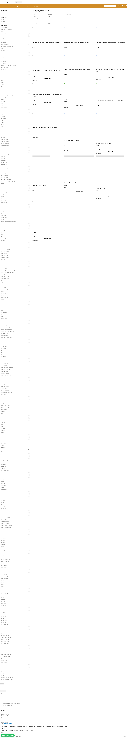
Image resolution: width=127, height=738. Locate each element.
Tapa (1, 86)
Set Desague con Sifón (5, 635)
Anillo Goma (3, 190)
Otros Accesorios (4, 633)
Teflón (2, 512)
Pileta (2, 105)
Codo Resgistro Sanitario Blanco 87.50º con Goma (10, 550)
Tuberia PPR (3, 451)
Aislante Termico (4, 27)
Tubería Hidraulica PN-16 (5, 249)
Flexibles (2, 124)
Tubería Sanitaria (4, 565)
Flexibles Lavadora (4, 620)
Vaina (2, 133)
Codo (2, 78)
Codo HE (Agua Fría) (4, 293)
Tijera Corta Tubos (4, 280)
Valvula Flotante (3, 443)
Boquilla (2, 445)
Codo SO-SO (3, 481)
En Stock (3, 21)
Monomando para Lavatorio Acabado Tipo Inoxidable (76, 42)
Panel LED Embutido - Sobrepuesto (7, 57)
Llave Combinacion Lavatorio (6, 654)
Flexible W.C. (3, 384)
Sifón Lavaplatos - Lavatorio (6, 637)
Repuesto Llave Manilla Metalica (6, 337)
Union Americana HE (4, 371)
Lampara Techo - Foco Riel (5, 52)
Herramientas (3, 447)
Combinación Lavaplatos (5, 139)
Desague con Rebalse (5, 523)
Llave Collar (3, 156)
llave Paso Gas (3, 498)
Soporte (2, 84)
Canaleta (2, 76)
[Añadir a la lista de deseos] (39, 40)
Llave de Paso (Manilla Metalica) (6, 327)
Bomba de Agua (3, 424)
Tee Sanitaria (3, 563)
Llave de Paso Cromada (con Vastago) (7, 331)
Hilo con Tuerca (3, 493)
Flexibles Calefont (4, 616)
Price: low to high (35, 21)
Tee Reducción (3, 238)
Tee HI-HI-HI (3, 236)
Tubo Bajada (3, 88)
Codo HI (2, 295)
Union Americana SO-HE (5, 517)
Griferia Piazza (3, 128)
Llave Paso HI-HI (4, 164)
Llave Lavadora (3, 160)
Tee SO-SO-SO (3, 510)
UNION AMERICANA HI (5, 373)
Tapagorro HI (3, 502)
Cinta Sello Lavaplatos (5, 521)
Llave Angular (3, 152)
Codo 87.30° (3, 101)
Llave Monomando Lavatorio (6, 656)
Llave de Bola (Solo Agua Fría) (6, 325)
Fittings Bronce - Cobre (5, 407)
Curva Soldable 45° (4, 215)
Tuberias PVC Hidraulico (5, 71)
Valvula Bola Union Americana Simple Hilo (8, 270)
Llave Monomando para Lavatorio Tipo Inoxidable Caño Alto (46, 42)
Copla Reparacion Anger (5, 209)
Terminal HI (3, 242)
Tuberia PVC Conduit (4, 67)
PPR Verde (3, 675)
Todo (49, 16)
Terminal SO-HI (3, 515)
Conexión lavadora (4, 612)
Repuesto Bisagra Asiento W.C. (6, 392)
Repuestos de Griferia (4, 662)
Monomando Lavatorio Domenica (72, 182)
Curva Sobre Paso (4, 318)
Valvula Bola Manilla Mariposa (6, 171)
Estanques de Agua (4, 40)
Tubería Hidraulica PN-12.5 (5, 247)
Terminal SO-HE (3, 605)
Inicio (33, 10)
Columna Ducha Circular (5, 405)
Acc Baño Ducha (4, 116)
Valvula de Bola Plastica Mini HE (6, 375)
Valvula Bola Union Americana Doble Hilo (8, 266)
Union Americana (4, 253)
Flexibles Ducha (3, 618)
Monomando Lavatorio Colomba (72, 140)
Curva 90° (2, 316)
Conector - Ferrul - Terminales (6, 36)
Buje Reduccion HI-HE (5, 194)
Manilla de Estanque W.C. (5, 390)
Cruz (1, 314)
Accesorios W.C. (4, 118)
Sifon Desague (3, 131)
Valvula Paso (3, 274)
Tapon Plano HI (3, 348)
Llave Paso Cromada (4, 162)
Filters (33, 13)
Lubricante (2, 553)
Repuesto (2, 658)
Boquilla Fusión (3, 453)
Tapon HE (2, 504)
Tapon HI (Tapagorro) (4, 230)
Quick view (36, 40)
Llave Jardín (3, 158)
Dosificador (3, 432)
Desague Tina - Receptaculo (6, 527)
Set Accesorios (3, 466)
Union (2, 90)
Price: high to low (35, 23)
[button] (47, 51)
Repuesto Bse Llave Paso (5, 335)
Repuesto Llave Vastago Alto (6, 339)
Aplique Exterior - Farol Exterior (6, 29)
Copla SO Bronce (4, 489)
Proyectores (3, 59)
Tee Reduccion (3, 538)
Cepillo (2, 426)
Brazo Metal (3, 403)
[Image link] (8, 697)
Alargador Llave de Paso (5, 276)
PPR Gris (2, 673)
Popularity (34, 16)
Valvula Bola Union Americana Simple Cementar (9, 268)
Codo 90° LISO (3, 200)
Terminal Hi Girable (4, 365)
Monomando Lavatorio (5, 145)
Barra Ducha (3, 401)
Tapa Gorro (3, 500)
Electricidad (3, 38)
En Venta (3, 19)
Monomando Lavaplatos (5, 143)
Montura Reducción (4, 333)
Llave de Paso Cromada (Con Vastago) (8, 572)
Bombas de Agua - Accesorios (6, 33)
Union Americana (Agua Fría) (6, 369)
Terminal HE (3, 240)
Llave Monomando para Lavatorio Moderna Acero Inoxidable (110, 42)
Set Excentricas (3, 664)
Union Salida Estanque (5, 257)
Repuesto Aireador (4, 660)
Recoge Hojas (3, 441)
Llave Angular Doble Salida (5, 154)
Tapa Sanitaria (3, 109)
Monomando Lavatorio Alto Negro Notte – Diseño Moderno (110, 69)
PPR (1, 449)
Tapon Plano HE (4, 346)
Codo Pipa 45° (3, 301)
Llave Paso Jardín (4, 166)
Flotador (2, 434)
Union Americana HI (4, 255)
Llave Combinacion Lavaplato (6, 652)
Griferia (2, 126)
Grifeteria (2, 48)
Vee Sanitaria (3, 114)
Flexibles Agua (3, 614)
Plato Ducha (3, 411)
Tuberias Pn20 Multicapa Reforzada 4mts (8, 679)
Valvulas (2, 135)
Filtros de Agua (3, 42)
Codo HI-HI (3, 586)
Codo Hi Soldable (4, 202)
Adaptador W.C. (3, 183)
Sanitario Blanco (4, 420)
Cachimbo (2, 472)
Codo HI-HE (3, 479)
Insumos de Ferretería (4, 50)
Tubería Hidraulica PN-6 (5, 251)
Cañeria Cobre (3, 474)
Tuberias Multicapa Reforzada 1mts (7, 677)
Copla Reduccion (4, 312)
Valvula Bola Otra (4, 173)
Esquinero (2, 82)
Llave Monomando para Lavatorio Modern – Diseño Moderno (46, 70)
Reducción (3, 534)
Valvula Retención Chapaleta (6, 179)
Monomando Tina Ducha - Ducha (6, 147)
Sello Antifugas (3, 394)
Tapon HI (2, 344)
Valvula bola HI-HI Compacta (6, 261)
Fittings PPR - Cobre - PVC (5, 44)
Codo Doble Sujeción (4, 287)
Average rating (35, 18)
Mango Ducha (3, 464)
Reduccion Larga (4, 225)
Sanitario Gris (3, 422)
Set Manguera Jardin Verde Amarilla (7, 95)
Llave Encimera (3, 496)
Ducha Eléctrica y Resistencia (6, 460)
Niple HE (2, 223)
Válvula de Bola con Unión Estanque (7, 272)
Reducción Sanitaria (4, 107)
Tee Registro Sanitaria (5, 561)
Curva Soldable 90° (4, 217)
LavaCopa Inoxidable (101, 188)
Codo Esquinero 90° (4, 289)
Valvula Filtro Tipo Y (4, 177)
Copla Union (3, 211)
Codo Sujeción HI (4, 308)
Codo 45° (2, 99)
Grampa (2, 219)
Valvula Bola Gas (4, 519)
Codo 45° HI (3, 198)
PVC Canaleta (3, 61)
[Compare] (33, 40)
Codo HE (2, 291)
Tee (1, 232)
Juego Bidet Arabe (4, 409)
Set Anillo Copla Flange (5, 278)
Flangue (2, 650)
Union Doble (3, 544)
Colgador (2, 458)
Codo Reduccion (4, 304)
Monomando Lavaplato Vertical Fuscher (41, 230)
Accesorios (3, 137)
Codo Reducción (4, 204)
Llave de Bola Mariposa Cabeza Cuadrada (8, 221)
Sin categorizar (3, 63)
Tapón (2, 228)
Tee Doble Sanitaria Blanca (5, 559)
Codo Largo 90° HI (4, 299)
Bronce (2, 120)
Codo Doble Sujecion (4, 569)
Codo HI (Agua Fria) (4, 297)
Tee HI (2, 234)
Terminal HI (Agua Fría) (5, 363)
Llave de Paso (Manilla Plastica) (6, 329)
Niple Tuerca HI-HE (4, 593)
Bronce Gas (3, 122)
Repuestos (3, 529)
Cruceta (2, 213)
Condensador (3, 428)
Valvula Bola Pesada (4, 175)
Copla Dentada (3, 485)
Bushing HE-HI (3, 468)
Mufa (1, 439)
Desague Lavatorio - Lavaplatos (6, 525)
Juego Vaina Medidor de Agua (6, 669)
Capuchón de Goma (4, 185)
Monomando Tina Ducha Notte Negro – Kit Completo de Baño (47, 94)
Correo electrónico (3, 686)
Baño (2, 31)
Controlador (3, 430)
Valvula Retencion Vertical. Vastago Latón (8, 181)
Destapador (3, 382)
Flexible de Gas (3, 491)
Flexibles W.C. (3, 622)
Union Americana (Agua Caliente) (7, 367)
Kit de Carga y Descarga (5, 386)
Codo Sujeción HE (4, 306)
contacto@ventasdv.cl (7, 723)
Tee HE (2, 352)
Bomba (2, 413)
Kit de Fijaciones (4, 388)
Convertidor (3, 483)
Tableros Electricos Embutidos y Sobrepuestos (9, 65)
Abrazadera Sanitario (4, 97)
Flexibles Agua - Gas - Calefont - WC (7, 46)
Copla (2, 80)
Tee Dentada (3, 506)
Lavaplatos (3, 631)
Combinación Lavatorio (5, 141)
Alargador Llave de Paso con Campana (8, 282)
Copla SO (2, 487)
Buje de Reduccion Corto (5, 192)
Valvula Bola (3, 259)
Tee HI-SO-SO (3, 508)
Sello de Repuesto (4, 396)
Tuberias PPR (3, 69)
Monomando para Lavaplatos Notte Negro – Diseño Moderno (110, 100)
